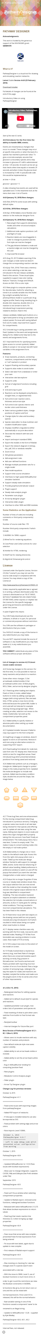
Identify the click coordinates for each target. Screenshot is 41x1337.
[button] (2, 3)
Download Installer (10, 87)
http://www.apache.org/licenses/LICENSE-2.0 (20, 585)
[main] (20, 13)
